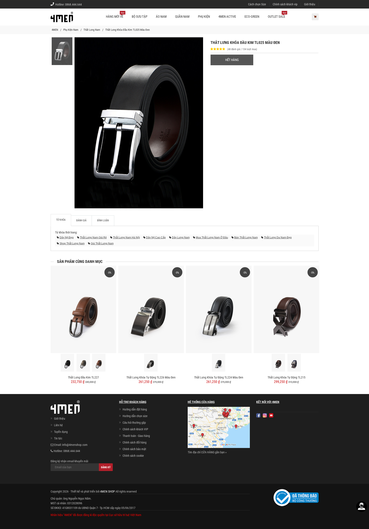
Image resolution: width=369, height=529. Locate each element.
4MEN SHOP (107, 491)
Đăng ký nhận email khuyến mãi (69, 461)
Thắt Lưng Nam (91, 29)
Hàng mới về (115, 15)
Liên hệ (58, 425)
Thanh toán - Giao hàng (136, 436)
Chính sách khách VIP (135, 429)
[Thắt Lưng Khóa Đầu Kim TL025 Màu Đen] (62, 51)
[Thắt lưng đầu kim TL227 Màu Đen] (67, 362)
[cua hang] (219, 428)
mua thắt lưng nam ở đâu (212, 237)
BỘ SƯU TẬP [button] (139, 17)
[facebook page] (258, 415)
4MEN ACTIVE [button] (227, 17)
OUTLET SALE (277, 15)
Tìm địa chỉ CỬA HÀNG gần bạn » (207, 452)
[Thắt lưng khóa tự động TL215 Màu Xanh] (294, 362)
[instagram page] (265, 415)
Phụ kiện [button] (204, 17)
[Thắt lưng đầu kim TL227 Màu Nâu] (99, 362)
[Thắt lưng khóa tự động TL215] (286, 309)
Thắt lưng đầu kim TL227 (83, 377)
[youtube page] (271, 415)
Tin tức (58, 438)
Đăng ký (106, 467)
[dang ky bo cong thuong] (296, 497)
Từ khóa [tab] (61, 219)
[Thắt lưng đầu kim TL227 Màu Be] (83, 362)
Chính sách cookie (133, 455)
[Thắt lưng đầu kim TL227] (83, 309)
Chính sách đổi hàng (134, 442)
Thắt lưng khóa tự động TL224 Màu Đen (218, 377)
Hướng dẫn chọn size (135, 416)
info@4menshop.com (75, 444)
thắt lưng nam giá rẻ (93, 237)
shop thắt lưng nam (72, 243)
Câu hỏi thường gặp (134, 422)
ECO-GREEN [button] (252, 17)
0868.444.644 (73, 4)
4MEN (55, 29)
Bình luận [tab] (103, 220)
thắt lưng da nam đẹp (278, 237)
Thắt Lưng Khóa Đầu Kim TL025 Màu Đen (127, 29)
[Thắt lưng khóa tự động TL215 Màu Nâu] (278, 362)
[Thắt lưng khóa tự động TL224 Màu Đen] (219, 309)
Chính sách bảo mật (134, 449)
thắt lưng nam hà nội (126, 237)
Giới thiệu (309, 4)
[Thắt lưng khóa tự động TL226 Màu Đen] (151, 309)
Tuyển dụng (61, 431)
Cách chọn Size (257, 4)
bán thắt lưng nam (246, 237)
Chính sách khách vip (285, 4)
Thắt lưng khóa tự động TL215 (286, 377)
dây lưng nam (181, 237)
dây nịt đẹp (67, 237)
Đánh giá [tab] (81, 220)
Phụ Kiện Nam (70, 29)
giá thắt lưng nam (102, 243)
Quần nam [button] (182, 17)
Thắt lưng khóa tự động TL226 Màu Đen (151, 377)
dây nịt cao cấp (156, 237)
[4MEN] (62, 19)
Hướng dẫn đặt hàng (135, 409)
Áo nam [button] (161, 17)
